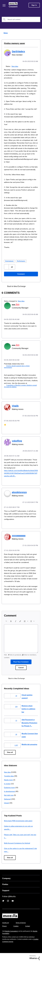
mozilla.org (6, 945)
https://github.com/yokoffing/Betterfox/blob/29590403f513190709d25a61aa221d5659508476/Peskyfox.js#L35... (21, 487)
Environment (10, 274)
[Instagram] (8, 923)
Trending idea (9, 798)
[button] (6, 280)
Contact (28, 949)
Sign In (34, 5)
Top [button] (3, 979)
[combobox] (21, 19)
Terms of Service (22, 945)
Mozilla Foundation (8, 956)
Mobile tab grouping (30, 767)
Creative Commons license (11, 964)
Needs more (8, 802)
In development (10, 814)
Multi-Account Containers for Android (18, 865)
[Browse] (4, 5)
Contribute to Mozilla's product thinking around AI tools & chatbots (20, 401)
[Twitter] (3, 923)
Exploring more (9, 810)
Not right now (9, 818)
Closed (6, 825)
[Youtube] (13, 923)
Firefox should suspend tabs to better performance (22, 379)
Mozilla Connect (14, 5)
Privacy (4, 949)
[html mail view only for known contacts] (34, 300)
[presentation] (6, 641)
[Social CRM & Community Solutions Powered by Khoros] (35, 980)
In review (7, 806)
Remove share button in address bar (29, 728)
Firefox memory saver (14, 43)
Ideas (5, 33)
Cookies (16, 949)
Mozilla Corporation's (12, 953)
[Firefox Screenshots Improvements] (30, 300)
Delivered (7, 821)
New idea (15, 66)
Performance (23, 274)
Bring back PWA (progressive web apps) (19, 843)
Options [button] (38, 33)
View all (10, 775)
